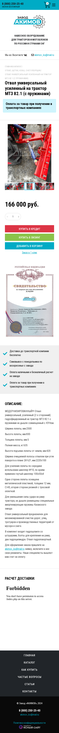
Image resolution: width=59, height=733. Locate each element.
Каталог (29, 662)
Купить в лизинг (29, 237)
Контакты (29, 691)
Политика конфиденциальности (29, 722)
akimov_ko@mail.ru (44, 55)
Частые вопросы (29, 677)
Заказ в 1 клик (29, 252)
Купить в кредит (29, 229)
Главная (29, 655)
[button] (51, 127)
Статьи (30, 684)
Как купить (29, 669)
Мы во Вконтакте (14, 55)
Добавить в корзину (29, 246)
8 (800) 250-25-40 (12, 3)
